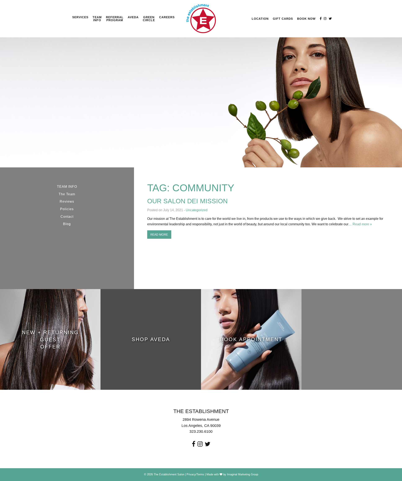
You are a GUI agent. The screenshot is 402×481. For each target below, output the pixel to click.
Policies (67, 209)
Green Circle (149, 19)
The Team (67, 194)
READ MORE (159, 234)
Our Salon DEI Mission (187, 201)
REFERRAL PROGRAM (115, 19)
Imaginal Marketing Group (242, 474)
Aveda (133, 17)
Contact (67, 216)
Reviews (67, 201)
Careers (167, 17)
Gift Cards (283, 18)
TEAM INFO (97, 19)
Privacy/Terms (195, 474)
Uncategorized (196, 210)
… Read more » (360, 224)
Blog (67, 224)
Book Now (306, 18)
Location (260, 18)
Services (80, 17)
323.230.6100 (201, 431)
